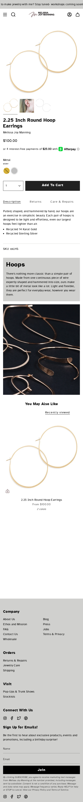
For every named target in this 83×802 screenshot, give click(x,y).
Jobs (46, 629)
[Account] (69, 14)
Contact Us (10, 634)
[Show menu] (5, 14)
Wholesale (10, 639)
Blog (46, 619)
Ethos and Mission (15, 624)
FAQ (5, 629)
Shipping (8, 670)
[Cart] (77, 14)
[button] (13, 14)
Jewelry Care (11, 665)
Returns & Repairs (15, 660)
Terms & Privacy (53, 634)
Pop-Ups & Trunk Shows (18, 691)
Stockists (9, 696)
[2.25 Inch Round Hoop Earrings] (41, 457)
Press (46, 624)
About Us (9, 619)
